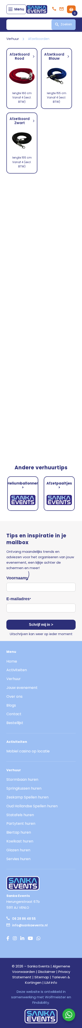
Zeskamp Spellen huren (27, 797)
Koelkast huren (19, 841)
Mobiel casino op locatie (28, 751)
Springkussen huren (23, 788)
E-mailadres (18, 599)
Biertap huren (18, 832)
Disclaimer (46, 971)
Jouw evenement (22, 687)
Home (11, 661)
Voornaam (16, 578)
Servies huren (18, 859)
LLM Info (50, 982)
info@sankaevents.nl (30, 925)
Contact (13, 714)
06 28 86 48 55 (24, 918)
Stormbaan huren (22, 779)
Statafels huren (20, 815)
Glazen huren (18, 850)
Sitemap (41, 977)
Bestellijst (14, 722)
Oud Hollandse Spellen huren (32, 806)
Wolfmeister (55, 997)
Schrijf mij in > (41, 625)
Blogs (11, 705)
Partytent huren (20, 823)
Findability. (41, 1002)
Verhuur (12, 39)
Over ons (14, 696)
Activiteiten (16, 670)
